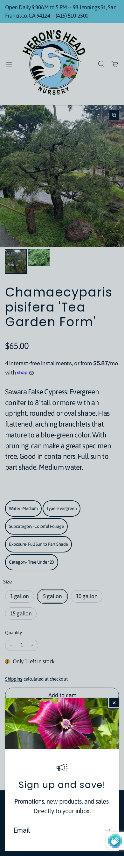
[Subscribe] (108, 830)
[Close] (114, 702)
